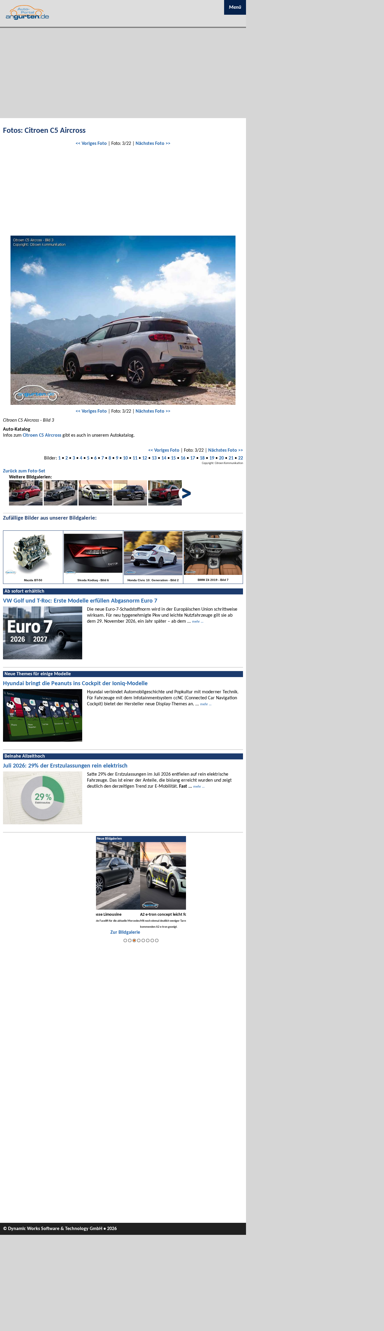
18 (202, 458)
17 (192, 458)
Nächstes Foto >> (153, 143)
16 (183, 458)
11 (135, 458)
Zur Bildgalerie (171, 932)
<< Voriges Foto (91, 143)
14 (163, 458)
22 (240, 458)
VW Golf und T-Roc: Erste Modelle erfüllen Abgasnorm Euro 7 (80, 601)
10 (125, 458)
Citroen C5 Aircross (42, 435)
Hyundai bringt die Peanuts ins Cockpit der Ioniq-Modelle (75, 684)
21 (231, 458)
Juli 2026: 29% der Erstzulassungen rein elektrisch (65, 766)
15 (173, 458)
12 (144, 458)
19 (211, 458)
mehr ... (197, 622)
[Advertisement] (123, 73)
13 (154, 458)
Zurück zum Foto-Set (24, 471)
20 (221, 458)
